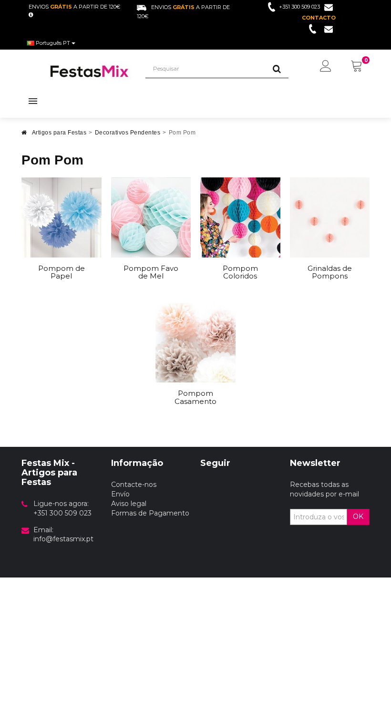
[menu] (325, 66)
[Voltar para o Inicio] (24, 135)
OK (358, 516)
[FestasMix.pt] (89, 71)
